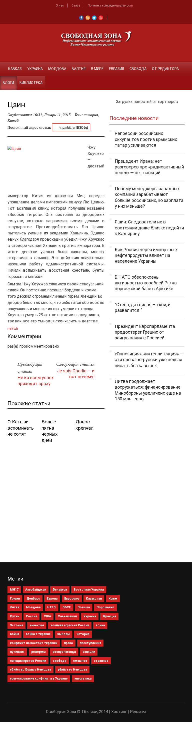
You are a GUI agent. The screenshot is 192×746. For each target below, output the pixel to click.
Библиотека (31, 83)
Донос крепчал (85, 425)
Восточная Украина (89, 589)
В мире (97, 69)
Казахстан (94, 598)
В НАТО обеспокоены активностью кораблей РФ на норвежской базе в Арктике (146, 282)
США (47, 616)
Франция (109, 616)
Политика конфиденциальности (110, 5)
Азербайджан (35, 589)
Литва (14, 607)
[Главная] (3, 66)
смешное (80, 661)
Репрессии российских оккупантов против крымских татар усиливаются (146, 139)
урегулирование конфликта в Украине (39, 678)
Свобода (138, 69)
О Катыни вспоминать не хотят (21, 428)
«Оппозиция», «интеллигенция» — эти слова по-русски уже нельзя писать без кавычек (149, 359)
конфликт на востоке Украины (33, 643)
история (91, 115)
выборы (63, 634)
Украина (35, 69)
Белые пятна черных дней (50, 431)
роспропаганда (64, 652)
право (68, 643)
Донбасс (33, 598)
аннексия (37, 625)
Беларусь (60, 589)
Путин (14, 616)
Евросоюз (71, 598)
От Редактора (165, 69)
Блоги (8, 83)
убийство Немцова (72, 669)
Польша (84, 607)
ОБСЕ (66, 607)
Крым (112, 598)
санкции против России (28, 661)
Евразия (116, 69)
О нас (60, 5)
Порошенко (105, 607)
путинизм (17, 652)
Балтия (79, 69)
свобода (59, 661)
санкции (88, 652)
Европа (52, 598)
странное (101, 661)
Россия (31, 616)
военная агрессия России (69, 625)
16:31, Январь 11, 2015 (52, 115)
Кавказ (15, 69)
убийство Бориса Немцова (30, 669)
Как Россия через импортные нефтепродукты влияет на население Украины (146, 255)
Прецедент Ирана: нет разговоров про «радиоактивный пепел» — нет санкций (149, 166)
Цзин (16, 104)
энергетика (83, 678)
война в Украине (38, 634)
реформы (38, 652)
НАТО (51, 607)
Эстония (16, 625)
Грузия (15, 598)
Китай (13, 120)
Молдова (57, 69)
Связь (76, 5)
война (100, 625)
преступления (90, 643)
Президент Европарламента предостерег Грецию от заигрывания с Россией (145, 332)
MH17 (14, 589)
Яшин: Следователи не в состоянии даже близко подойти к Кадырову (149, 227)
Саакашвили (67, 616)
